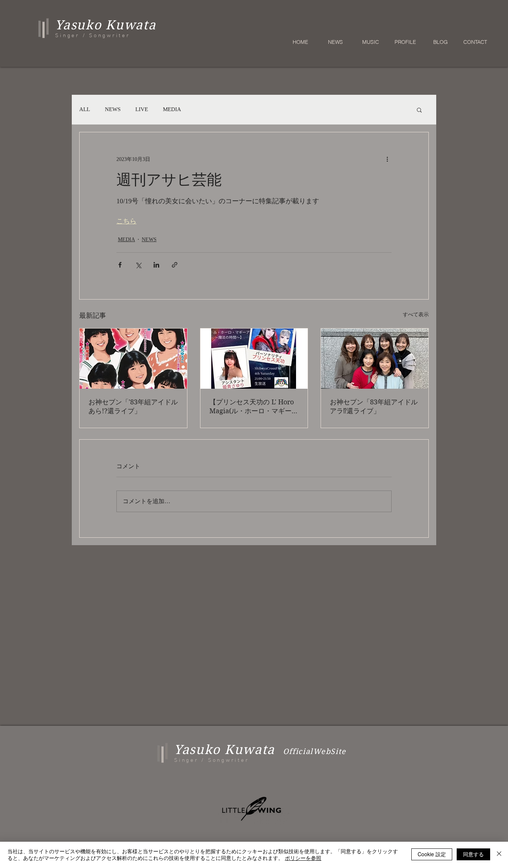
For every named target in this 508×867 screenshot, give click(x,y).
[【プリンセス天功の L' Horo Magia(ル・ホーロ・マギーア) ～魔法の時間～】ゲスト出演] (254, 359)
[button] (419, 110)
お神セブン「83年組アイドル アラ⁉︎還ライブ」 (374, 406)
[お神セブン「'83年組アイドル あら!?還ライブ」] (133, 359)
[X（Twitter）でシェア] (138, 264)
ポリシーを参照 (303, 857)
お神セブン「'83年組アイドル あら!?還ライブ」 (133, 406)
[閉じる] (499, 854)
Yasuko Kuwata (224, 749)
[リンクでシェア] (174, 264)
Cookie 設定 (432, 854)
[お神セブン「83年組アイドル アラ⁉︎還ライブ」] (374, 359)
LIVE (141, 109)
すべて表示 (416, 314)
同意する (473, 854)
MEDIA (172, 109)
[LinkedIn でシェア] (156, 264)
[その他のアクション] (387, 159)
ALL (84, 109)
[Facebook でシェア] (119, 264)
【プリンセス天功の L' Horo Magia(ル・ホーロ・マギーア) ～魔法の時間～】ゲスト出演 (251, 406)
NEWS (112, 109)
